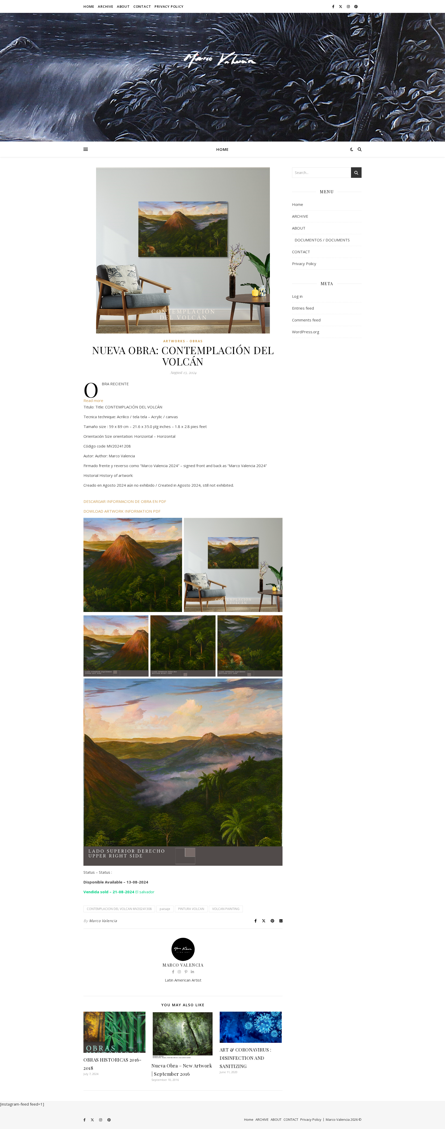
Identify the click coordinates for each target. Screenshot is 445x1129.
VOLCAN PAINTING (225, 909)
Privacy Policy (169, 6)
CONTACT (142, 6)
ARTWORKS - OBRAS (183, 341)
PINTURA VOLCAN (191, 909)
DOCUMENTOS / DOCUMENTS (322, 239)
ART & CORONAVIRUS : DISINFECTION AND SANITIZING (245, 1058)
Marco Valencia (103, 920)
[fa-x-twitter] (341, 6)
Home (88, 6)
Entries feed (303, 308)
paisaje (165, 909)
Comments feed (306, 319)
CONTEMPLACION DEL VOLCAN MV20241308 (119, 909)
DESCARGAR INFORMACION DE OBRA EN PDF (124, 501)
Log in (297, 296)
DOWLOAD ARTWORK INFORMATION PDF (121, 511)
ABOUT (123, 6)
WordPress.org (305, 331)
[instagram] (348, 6)
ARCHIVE (105, 6)
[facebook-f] (333, 6)
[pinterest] (356, 6)
